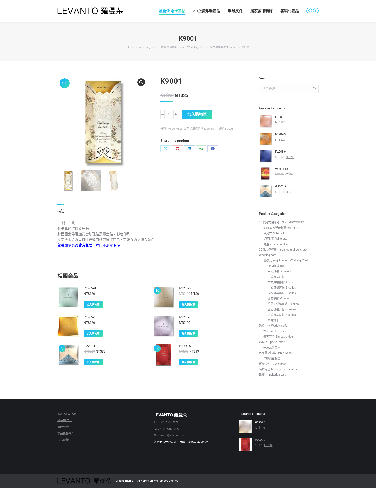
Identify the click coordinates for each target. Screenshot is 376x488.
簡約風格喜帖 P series (282, 293)
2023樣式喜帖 (276, 265)
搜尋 (314, 89)
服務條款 (63, 426)
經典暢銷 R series (279, 298)
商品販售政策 (65, 433)
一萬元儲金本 (271, 347)
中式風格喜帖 (276, 276)
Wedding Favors (273, 331)
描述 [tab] (60, 211)
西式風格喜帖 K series (200, 128)
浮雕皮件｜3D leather (272, 363)
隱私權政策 (64, 420)
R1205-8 (90, 288)
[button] (141, 82)
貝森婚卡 (273, 320)
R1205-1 (90, 317)
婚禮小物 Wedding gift (273, 325)
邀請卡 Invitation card (272, 374)
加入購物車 (197, 114)
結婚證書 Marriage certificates (278, 369)
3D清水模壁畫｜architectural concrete (283, 249)
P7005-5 (185, 346)
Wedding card (176, 128)
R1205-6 (185, 317)
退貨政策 (63, 439)
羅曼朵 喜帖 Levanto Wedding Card (285, 260)
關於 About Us (66, 413)
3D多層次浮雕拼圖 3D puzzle (281, 227)
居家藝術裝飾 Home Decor (275, 352)
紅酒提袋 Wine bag (275, 238)
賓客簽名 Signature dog (278, 336)
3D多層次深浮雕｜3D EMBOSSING (281, 222)
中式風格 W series (279, 271)
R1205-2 (185, 288)
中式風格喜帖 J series (281, 282)
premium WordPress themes (160, 480)
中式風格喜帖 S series (282, 287)
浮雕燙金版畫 (271, 358)
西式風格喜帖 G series (282, 309)
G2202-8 (90, 346)
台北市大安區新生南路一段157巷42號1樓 (182, 442)
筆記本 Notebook (274, 233)
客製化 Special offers (272, 342)
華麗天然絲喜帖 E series (283, 304)
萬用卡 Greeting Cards (277, 244)
